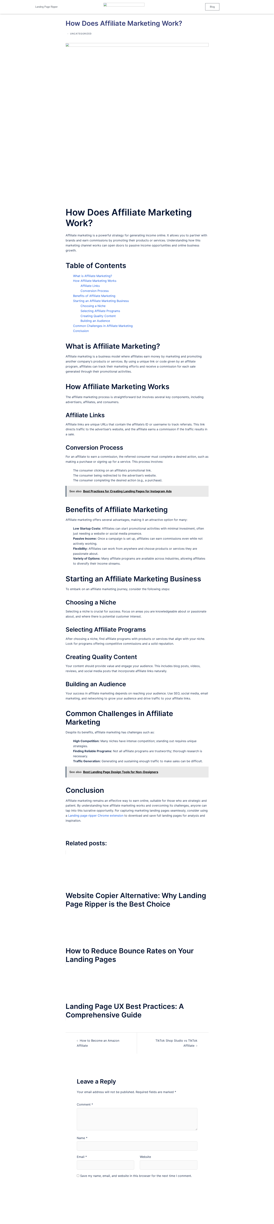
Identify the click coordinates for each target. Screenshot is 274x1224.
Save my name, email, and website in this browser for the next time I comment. (136, 1176)
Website (145, 1157)
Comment (85, 1104)
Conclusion (81, 331)
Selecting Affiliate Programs (100, 311)
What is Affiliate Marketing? (92, 276)
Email (82, 1157)
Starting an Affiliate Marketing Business (101, 301)
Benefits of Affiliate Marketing (94, 296)
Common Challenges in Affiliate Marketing (103, 326)
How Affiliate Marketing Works (94, 281)
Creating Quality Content (98, 316)
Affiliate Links (90, 286)
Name (82, 1138)
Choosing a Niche (93, 306)
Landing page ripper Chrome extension (95, 815)
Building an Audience (95, 321)
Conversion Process (95, 291)
